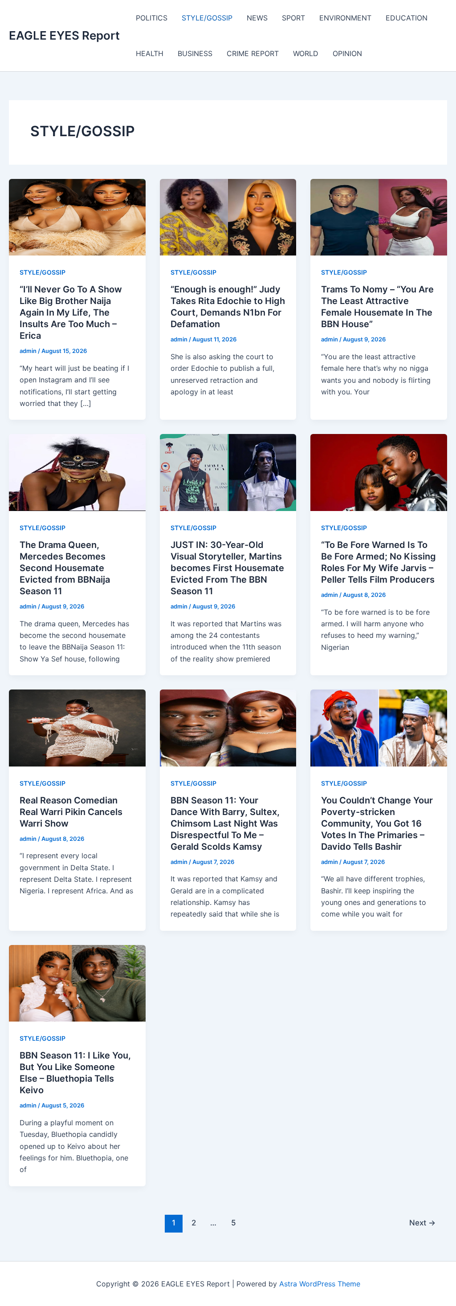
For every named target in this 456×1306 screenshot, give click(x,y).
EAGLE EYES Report (64, 35)
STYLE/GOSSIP (207, 17)
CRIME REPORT (253, 53)
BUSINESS (195, 53)
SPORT (293, 17)
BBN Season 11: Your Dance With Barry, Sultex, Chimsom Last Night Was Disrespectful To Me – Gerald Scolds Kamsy (225, 823)
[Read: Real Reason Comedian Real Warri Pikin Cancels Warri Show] (77, 727)
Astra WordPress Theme (319, 1283)
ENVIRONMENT (345, 17)
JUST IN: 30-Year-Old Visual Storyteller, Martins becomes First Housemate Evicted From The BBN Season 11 (227, 567)
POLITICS (151, 17)
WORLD (305, 53)
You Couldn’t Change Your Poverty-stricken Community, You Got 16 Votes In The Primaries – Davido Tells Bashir (377, 823)
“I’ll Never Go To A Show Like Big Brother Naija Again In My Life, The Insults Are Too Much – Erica (71, 312)
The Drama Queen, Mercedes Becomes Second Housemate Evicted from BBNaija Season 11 (65, 567)
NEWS (257, 17)
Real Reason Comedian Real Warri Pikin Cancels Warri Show (71, 812)
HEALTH (149, 53)
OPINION (347, 53)
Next (422, 1222)
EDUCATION (407, 17)
